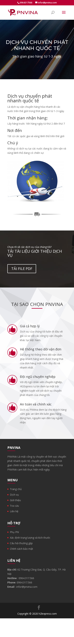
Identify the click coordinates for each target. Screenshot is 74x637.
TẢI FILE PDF (21, 268)
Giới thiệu (15, 500)
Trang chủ (16, 489)
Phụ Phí (14, 532)
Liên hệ (14, 511)
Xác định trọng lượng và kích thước (30, 537)
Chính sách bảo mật (21, 548)
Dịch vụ (14, 494)
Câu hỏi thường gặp (21, 543)
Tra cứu (14, 505)
